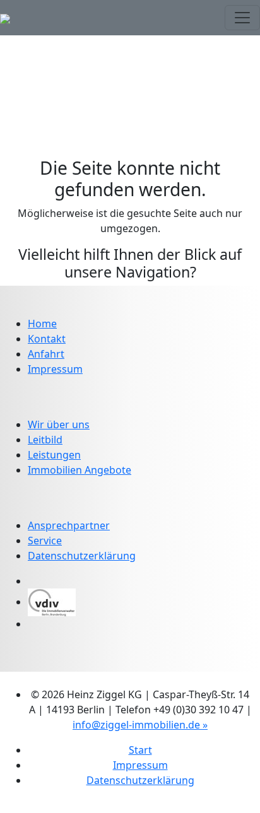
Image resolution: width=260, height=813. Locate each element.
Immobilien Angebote (79, 470)
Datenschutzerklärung (82, 556)
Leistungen (54, 455)
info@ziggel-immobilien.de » (140, 725)
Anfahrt (46, 354)
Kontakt (47, 339)
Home (42, 323)
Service (45, 540)
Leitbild (45, 440)
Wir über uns (59, 424)
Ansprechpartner (69, 525)
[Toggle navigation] (242, 17)
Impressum (55, 369)
